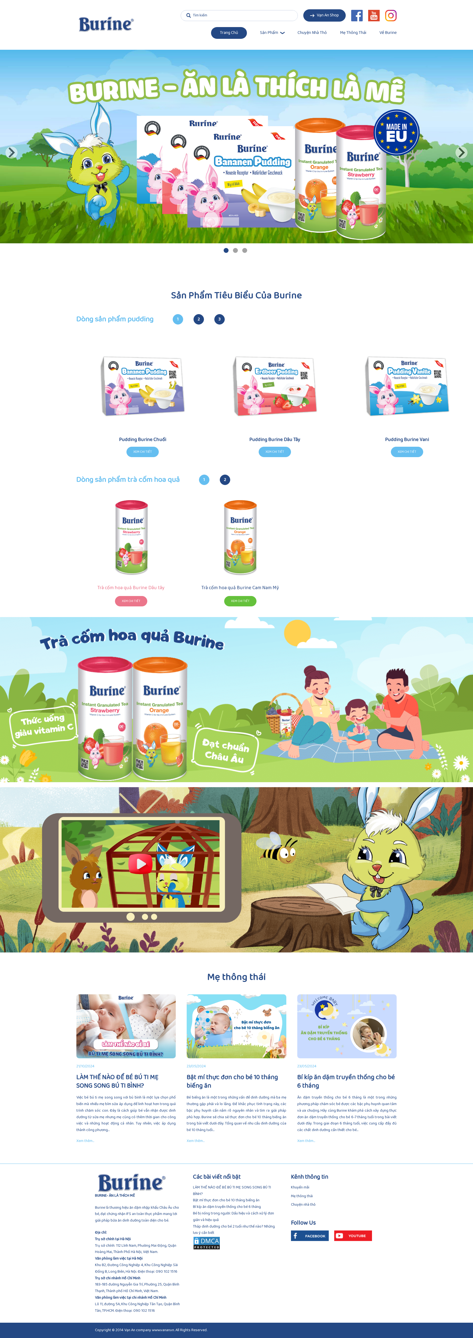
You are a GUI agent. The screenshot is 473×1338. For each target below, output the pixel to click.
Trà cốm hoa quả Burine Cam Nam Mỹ (240, 588)
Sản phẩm (269, 32)
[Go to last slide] (11, 153)
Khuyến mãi (300, 1187)
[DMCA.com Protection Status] (236, 1243)
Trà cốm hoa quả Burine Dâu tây (131, 588)
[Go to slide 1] (226, 250)
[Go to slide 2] (235, 250)
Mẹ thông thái (353, 32)
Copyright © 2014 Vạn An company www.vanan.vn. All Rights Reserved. (151, 1330)
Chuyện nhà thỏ (312, 32)
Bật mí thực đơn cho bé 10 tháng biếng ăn (226, 1200)
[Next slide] (461, 153)
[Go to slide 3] (244, 250)
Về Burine (388, 32)
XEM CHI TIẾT (131, 601)
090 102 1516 (166, 1272)
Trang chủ (229, 32)
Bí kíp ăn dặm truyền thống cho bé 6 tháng (227, 1207)
